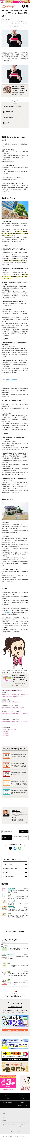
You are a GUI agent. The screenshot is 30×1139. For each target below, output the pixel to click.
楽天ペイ (7, 1105)
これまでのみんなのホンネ (14, 1006)
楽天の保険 (4, 1120)
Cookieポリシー (7, 1126)
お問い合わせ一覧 (14, 1136)
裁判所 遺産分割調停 (11, 379)
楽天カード (7, 1095)
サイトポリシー (24, 1124)
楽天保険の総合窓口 (7, 1102)
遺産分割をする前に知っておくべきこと (16, 106)
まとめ (7, 123)
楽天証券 (7, 1098)
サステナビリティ (23, 1136)
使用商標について (22, 1126)
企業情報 (4, 1124)
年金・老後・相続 (8, 876)
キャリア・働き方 (8, 864)
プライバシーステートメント (13, 1124)
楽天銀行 (7, 612)
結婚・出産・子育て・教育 (11, 868)
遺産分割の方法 (9, 117)
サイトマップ (14, 1126)
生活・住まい (7, 872)
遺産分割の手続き (10, 112)
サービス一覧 (6, 1136)
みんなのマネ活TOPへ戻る (14, 931)
